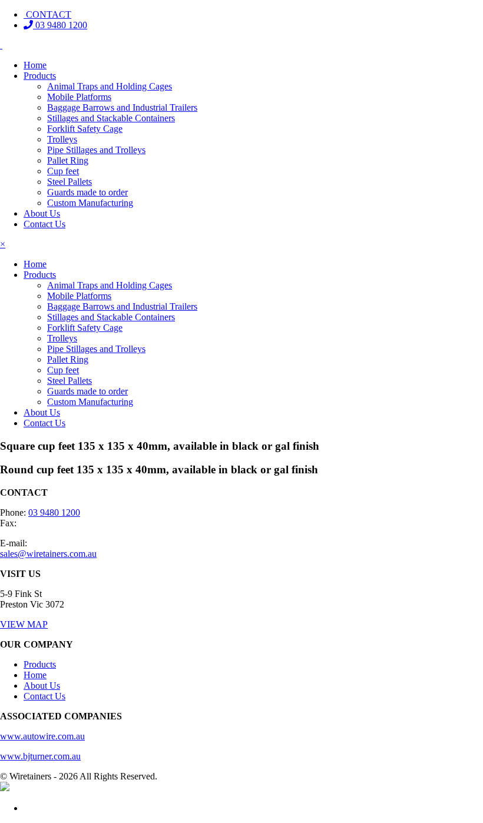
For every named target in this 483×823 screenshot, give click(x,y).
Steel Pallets (69, 182)
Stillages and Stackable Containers (111, 118)
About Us (42, 213)
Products (40, 76)
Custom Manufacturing (90, 203)
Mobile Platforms (79, 97)
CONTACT (47, 14)
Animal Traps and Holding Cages (109, 86)
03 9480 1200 (60, 25)
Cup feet (63, 171)
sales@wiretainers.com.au (48, 554)
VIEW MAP (24, 624)
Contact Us (44, 224)
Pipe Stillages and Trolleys (96, 150)
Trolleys (62, 139)
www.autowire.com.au (42, 736)
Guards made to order (87, 192)
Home (35, 65)
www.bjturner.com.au (40, 756)
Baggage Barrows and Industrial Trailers (122, 107)
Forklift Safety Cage (85, 129)
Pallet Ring (67, 160)
